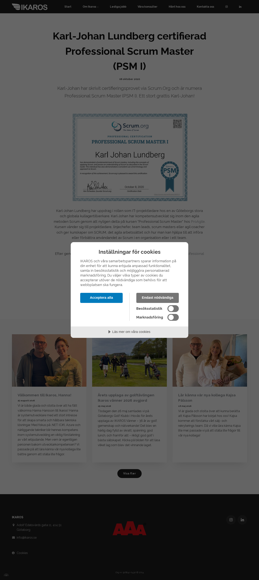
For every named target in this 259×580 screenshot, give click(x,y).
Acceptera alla (101, 297)
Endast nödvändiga (157, 297)
